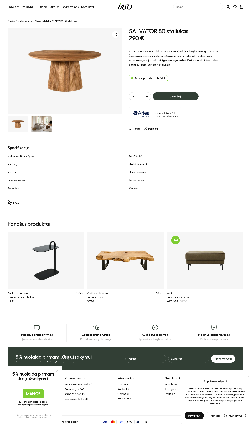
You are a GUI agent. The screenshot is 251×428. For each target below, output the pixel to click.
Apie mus (122, 384)
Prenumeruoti (223, 358)
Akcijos (54, 6)
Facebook (171, 384)
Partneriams (124, 398)
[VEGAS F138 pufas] (205, 260)
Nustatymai (236, 415)
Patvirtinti (194, 415)
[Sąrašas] (235, 7)
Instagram (171, 389)
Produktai (27, 6)
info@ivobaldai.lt (69, 421)
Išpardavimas (70, 6)
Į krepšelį (175, 96)
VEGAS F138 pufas (178, 297)
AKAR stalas (95, 297)
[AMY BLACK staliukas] (46, 260)
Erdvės (12, 6)
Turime (43, 6)
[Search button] (219, 6)
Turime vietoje (136, 179)
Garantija (122, 394)
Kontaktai (87, 6)
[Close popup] (57, 370)
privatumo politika (81, 362)
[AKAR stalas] (125, 260)
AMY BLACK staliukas (21, 297)
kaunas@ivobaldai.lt (76, 399)
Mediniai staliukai (138, 164)
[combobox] (194, 6)
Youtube (170, 394)
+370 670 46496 (75, 394)
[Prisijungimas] (228, 7)
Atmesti (215, 415)
